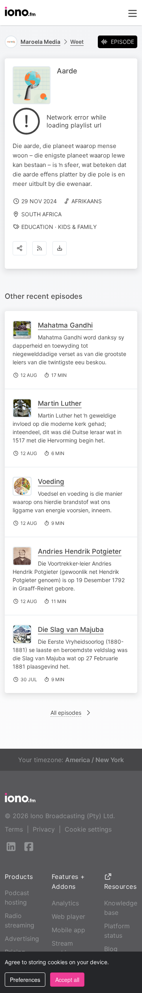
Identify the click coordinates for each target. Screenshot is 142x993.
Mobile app (68, 930)
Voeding (51, 481)
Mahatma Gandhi (65, 325)
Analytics (65, 903)
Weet (77, 41)
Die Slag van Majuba (71, 629)
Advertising (22, 938)
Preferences (25, 980)
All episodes (65, 712)
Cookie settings (88, 829)
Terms (14, 829)
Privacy (44, 829)
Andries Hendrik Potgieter (79, 551)
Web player (68, 916)
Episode (122, 41)
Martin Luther (60, 403)
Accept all (67, 980)
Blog (111, 949)
